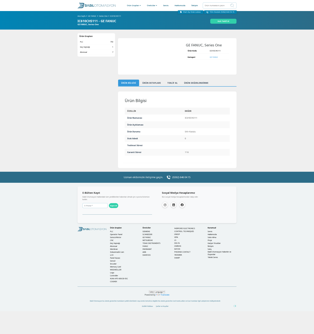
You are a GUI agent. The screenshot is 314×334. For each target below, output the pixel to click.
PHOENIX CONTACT (182, 252)
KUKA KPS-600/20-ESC (119, 278)
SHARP (177, 258)
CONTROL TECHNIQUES (184, 231)
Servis (166, 5)
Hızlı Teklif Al (223, 21)
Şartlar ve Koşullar (162, 306)
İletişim (194, 5)
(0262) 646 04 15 (181, 177)
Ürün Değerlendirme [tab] (196, 83)
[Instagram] (165, 205)
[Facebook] (182, 205)
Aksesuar (96, 52)
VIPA (176, 237)
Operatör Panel (116, 234)
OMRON (177, 246)
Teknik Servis (213, 257)
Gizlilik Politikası (147, 306)
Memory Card (115, 267)
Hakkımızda (180, 5)
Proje (210, 240)
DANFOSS (147, 255)
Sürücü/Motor (115, 237)
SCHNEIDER (147, 234)
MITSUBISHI (148, 240)
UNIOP (177, 234)
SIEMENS (146, 231)
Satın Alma (212, 237)
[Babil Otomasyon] (92, 229)
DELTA (177, 243)
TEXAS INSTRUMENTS (151, 243)
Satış (210, 249)
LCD (111, 255)
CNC (112, 240)
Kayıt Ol (113, 205)
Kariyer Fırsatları (214, 243)
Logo (112, 272)
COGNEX (113, 281)
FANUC (145, 246)
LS (175, 240)
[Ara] (232, 5)
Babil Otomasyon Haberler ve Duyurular (219, 253)
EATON (177, 249)
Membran (114, 249)
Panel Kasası (115, 258)
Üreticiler (151, 5)
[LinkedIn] (173, 205)
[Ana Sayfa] (97, 5)
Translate (164, 294)
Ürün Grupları (133, 5)
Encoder (113, 264)
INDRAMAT (147, 249)
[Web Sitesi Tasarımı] (235, 306)
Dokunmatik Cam (117, 252)
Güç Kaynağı (96, 47)
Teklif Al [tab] (172, 83)
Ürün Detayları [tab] (151, 83)
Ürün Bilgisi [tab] (128, 83)
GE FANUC (214, 57)
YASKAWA (178, 255)
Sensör (113, 261)
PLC (96, 42)
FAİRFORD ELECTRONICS (184, 228)
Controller (114, 275)
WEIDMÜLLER (115, 270)
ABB (144, 252)
